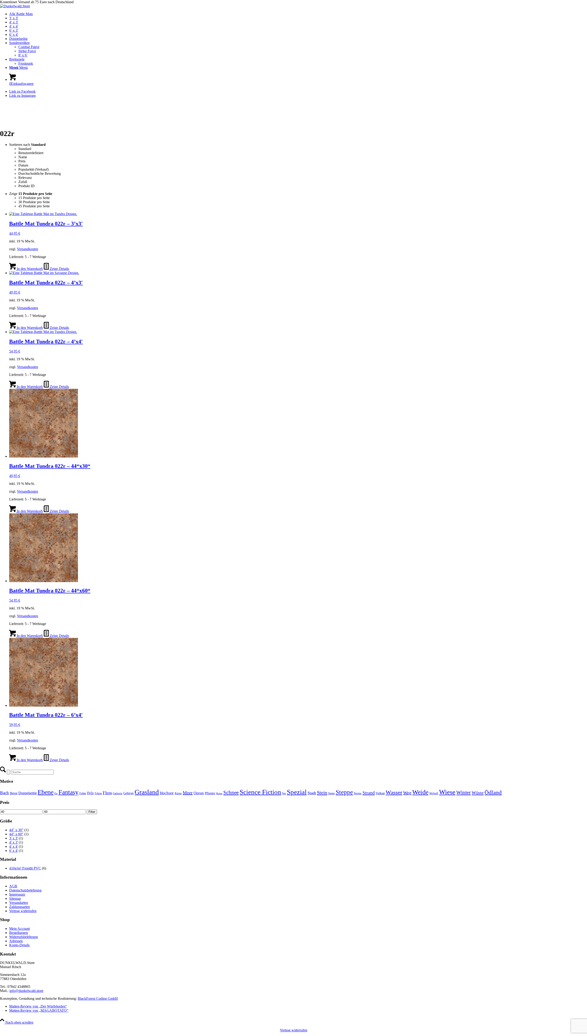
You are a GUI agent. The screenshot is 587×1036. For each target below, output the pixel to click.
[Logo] (15, 6)
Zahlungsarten (19, 907)
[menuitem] (298, 14)
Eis (56, 793)
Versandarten (18, 903)
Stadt (311, 793)
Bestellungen (18, 933)
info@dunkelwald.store (26, 991)
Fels (90, 793)
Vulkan (380, 793)
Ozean (199, 793)
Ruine (219, 793)
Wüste (478, 792)
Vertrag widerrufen (22, 911)
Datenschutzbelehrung (25, 890)
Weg (407, 792)
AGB (13, 886)
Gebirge (128, 793)
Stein (322, 792)
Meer (188, 792)
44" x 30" (16, 830)
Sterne (358, 793)
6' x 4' (13, 851)
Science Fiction (260, 792)
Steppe (344, 792)
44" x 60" (16, 834)
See (284, 793)
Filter (92, 812)
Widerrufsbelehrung (23, 937)
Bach (4, 792)
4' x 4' (13, 846)
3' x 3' (13, 838)
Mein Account (19, 928)
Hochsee (167, 793)
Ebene (45, 792)
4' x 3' (13, 842)
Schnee (231, 792)
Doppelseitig (27, 793)
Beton (13, 793)
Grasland (147, 792)
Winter (463, 792)
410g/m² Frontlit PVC (25, 868)
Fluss (107, 792)
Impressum (17, 894)
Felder (82, 793)
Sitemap (15, 898)
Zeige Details (59, 269)
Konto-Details (19, 945)
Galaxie (117, 793)
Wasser (394, 792)
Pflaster (210, 793)
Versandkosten (27, 249)
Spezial (297, 792)
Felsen (98, 793)
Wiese (447, 792)
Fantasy (68, 792)
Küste (178, 793)
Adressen (16, 941)
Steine (331, 793)
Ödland (493, 792)
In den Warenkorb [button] (29, 269)
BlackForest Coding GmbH (98, 998)
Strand (369, 792)
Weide (420, 792)
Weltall (433, 793)
